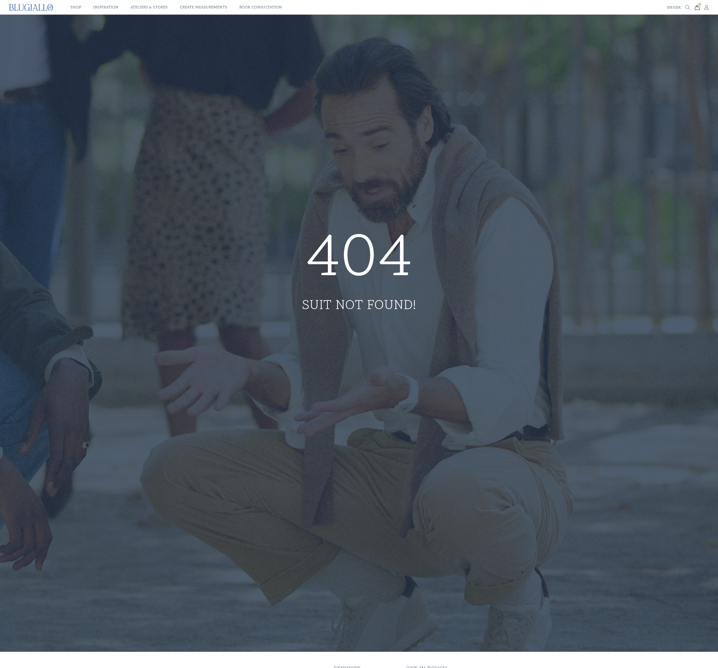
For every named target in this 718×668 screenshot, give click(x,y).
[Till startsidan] (31, 7)
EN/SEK (674, 7)
